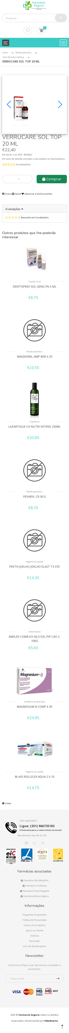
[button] (9, 104)
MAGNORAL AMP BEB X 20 (34, 357)
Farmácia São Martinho (35, 880)
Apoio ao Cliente (34, 930)
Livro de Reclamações (34, 946)
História (34, 935)
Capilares (34, 421)
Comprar (53, 179)
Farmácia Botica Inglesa (36, 896)
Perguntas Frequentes (34, 914)
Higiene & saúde (34, 561)
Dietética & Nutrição (34, 701)
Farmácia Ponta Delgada (35, 890)
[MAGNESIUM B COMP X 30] (34, 680)
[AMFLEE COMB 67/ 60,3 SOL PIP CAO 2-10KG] (34, 610)
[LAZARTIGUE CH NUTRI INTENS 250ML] (34, 400)
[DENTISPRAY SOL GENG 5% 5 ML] (34, 259)
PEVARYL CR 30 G (34, 497)
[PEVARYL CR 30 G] (34, 470)
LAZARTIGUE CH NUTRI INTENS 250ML (34, 427)
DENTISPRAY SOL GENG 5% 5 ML (34, 286)
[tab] (34, 208)
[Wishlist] (28, 30)
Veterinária (34, 631)
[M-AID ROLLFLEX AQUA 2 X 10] (34, 750)
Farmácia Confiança (36, 885)
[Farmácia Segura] (34, 5)
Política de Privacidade (34, 919)
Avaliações (13, 209)
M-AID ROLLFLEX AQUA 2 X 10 (34, 777)
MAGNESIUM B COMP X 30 (34, 707)
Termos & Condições (35, 925)
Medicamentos (34, 351)
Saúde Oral (34, 281)
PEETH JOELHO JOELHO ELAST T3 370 (34, 567)
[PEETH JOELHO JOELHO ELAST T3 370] (34, 540)
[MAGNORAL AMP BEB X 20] (34, 330)
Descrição (34, 940)
